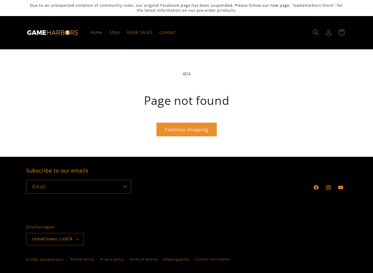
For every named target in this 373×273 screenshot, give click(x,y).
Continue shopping (186, 129)
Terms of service (143, 259)
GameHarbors (52, 259)
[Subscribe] (124, 187)
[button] (315, 32)
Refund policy (82, 259)
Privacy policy (112, 259)
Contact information (212, 259)
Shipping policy (176, 259)
